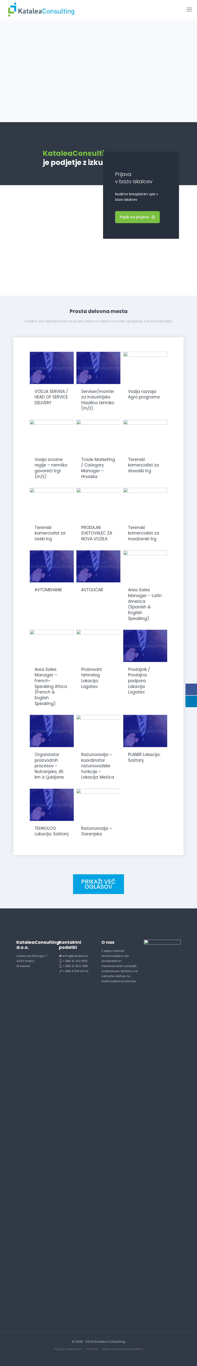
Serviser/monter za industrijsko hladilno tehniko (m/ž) (97, 400)
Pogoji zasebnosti (68, 1349)
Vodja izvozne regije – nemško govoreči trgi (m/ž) (51, 468)
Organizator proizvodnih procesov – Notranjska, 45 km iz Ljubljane (49, 766)
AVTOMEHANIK (48, 590)
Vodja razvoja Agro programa (144, 394)
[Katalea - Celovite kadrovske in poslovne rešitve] (41, 9)
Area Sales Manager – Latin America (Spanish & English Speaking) (145, 604)
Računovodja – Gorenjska (96, 831)
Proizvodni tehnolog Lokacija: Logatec (91, 678)
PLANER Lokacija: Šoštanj (144, 757)
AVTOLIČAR (92, 590)
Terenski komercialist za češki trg (50, 533)
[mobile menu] (189, 10)
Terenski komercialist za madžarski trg (143, 533)
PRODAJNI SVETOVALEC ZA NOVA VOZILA (96, 533)
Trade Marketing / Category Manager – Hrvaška (98, 468)
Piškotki (92, 1349)
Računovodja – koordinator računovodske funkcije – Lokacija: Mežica (97, 766)
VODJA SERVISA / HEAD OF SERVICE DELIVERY (51, 397)
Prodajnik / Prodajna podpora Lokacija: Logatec (139, 681)
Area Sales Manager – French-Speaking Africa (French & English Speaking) (51, 686)
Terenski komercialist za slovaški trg (143, 465)
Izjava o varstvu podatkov (122, 1349)
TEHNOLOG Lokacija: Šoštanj (51, 831)
